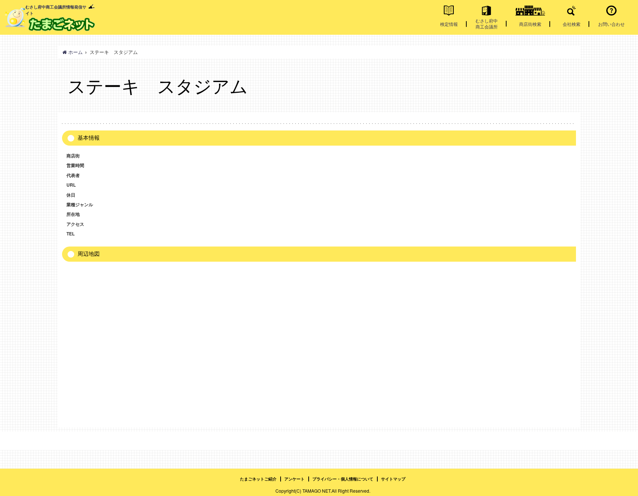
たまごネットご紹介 (258, 479)
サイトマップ (393, 479)
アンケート (294, 479)
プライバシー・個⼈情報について (342, 479)
